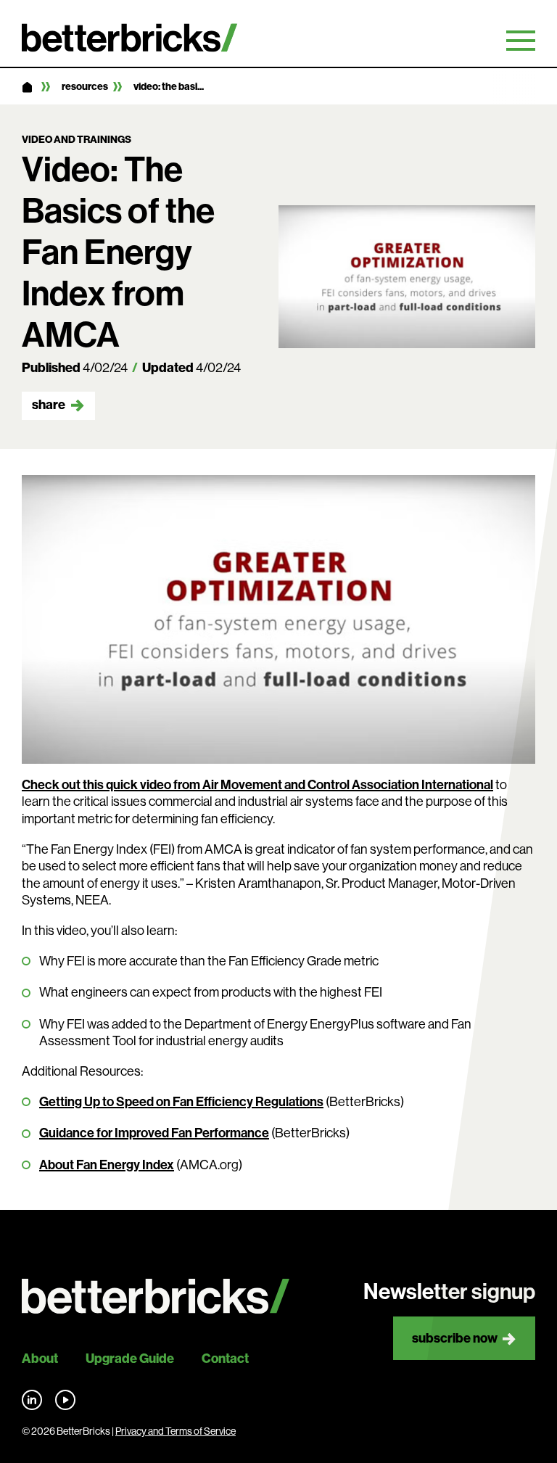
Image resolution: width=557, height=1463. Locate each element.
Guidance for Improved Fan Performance (154, 1133)
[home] (27, 88)
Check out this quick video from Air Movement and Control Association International (257, 785)
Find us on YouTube (65, 1400)
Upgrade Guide (130, 1359)
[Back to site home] (155, 1296)
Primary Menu (520, 40)
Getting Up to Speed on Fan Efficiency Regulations (181, 1102)
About (40, 1359)
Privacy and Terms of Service (175, 1431)
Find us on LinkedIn (32, 1400)
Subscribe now (455, 1338)
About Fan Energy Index (106, 1165)
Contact (225, 1359)
